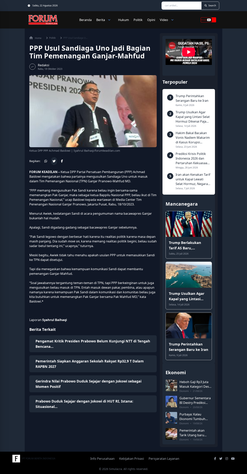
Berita (100, 20)
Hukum (123, 20)
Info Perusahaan (102, 458)
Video (164, 20)
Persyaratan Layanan (164, 458)
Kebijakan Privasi (131, 458)
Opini (151, 20)
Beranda (85, 20)
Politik (138, 20)
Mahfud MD (121, 181)
